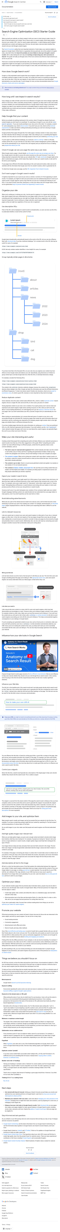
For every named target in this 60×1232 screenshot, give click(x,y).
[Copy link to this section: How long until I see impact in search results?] (41, 97)
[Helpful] (54, 12)
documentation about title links (10, 763)
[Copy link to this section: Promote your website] (22, 911)
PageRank (9, 1043)
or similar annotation (38, 615)
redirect (44, 425)
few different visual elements (38, 674)
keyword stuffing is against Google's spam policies (17, 991)
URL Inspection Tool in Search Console (37, 169)
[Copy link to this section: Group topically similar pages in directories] (34, 257)
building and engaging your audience (34, 937)
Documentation (7, 7)
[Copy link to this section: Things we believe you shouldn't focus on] (38, 959)
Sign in (56, 2)
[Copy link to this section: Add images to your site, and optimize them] (40, 816)
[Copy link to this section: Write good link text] (14, 573)
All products (5, 1218)
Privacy (8, 1224)
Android (4, 1205)
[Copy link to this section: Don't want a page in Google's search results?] (36, 174)
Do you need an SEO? (26, 1185)
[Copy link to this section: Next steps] (12, 1088)
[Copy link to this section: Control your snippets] (19, 770)
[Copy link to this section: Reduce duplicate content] (22, 398)
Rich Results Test (45, 1188)
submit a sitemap (38, 139)
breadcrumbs (18, 1003)
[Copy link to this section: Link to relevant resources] (22, 512)
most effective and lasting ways (16, 931)
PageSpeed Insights (45, 1190)
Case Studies (24, 1195)
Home (3, 12)
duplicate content (49, 401)
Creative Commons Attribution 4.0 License (44, 1158)
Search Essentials (9, 49)
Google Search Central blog (10, 1124)
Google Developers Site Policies (44, 1160)
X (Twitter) (27, 1130)
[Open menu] (2, 2)
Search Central (19, 2)
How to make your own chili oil (17, 702)
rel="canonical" (51, 427)
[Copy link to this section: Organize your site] (19, 190)
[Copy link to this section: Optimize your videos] (21, 882)
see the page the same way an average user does (40, 153)
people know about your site (12, 145)
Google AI (4, 1215)
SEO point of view (41, 1011)
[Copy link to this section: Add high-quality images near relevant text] (33, 834)
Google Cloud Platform (7, 1213)
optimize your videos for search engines (13, 904)
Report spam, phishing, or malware (10, 1190)
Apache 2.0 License (23, 1160)
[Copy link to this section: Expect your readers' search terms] (28, 476)
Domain (20, 235)
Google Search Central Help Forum (12, 1134)
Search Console (52, 7)
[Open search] (41, 2)
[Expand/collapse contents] (10, 16)
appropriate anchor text (38, 578)
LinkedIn (20, 1130)
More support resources (8, 1193)
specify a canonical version (46, 409)
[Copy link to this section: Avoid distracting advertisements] (27, 498)
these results (24, 126)
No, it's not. (6, 1081)
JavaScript (43, 157)
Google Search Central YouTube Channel (14, 1141)
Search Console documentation (29, 1193)
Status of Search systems (27, 1190)
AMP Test (43, 1193)
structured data (12, 241)
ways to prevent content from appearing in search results (28, 184)
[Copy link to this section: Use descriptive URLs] (18, 207)
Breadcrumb (30, 216)
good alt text (26, 870)
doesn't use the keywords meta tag (21, 982)
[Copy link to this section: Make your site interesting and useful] (35, 437)
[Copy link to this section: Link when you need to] (16, 606)
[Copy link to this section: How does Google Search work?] (31, 72)
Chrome (4, 1208)
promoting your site (52, 136)
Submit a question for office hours (10, 1188)
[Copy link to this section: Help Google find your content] (29, 116)
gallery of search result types (38, 1109)
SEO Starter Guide (25, 1188)
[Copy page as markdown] (4, 35)
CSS (36, 157)
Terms (3, 1224)
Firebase (4, 1210)
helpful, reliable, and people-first (23, 468)
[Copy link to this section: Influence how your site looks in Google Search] (43, 636)
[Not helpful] (57, 12)
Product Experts (26, 1138)
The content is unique (11, 456)
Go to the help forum (7, 1185)
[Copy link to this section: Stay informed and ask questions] (27, 1116)
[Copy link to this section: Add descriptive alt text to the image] (29, 863)
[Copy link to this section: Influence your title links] (20, 684)
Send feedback (52, 17)
